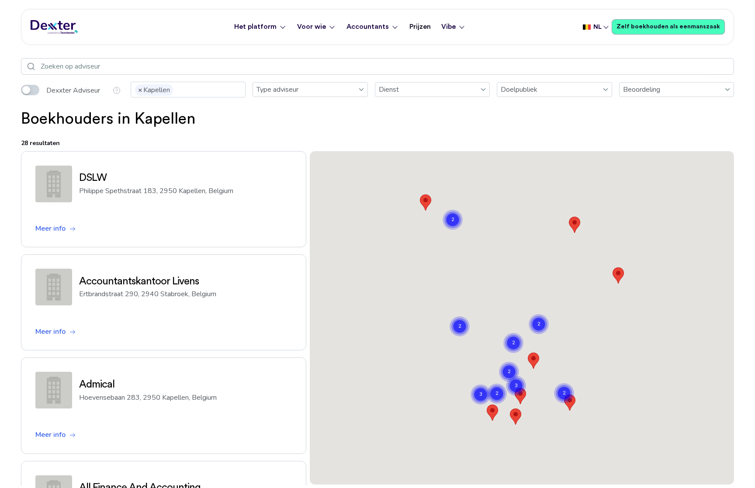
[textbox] (177, 89)
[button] (425, 202)
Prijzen (420, 26)
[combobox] (188, 89)
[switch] (30, 90)
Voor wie (311, 26)
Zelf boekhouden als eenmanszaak (668, 27)
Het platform (255, 26)
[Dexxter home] (55, 27)
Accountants (367, 26)
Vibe (448, 26)
